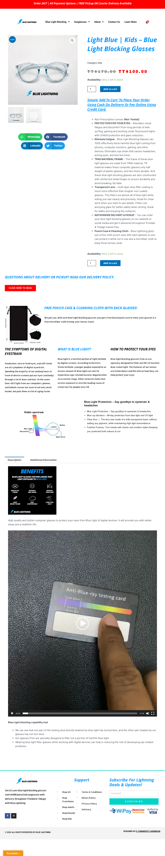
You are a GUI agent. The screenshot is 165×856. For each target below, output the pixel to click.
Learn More (131, 21)
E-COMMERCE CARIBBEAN (148, 831)
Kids (100, 63)
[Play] (12, 713)
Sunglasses (80, 21)
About (97, 21)
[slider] (80, 713)
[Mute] (147, 713)
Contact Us (114, 21)
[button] (72, 40)
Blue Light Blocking (56, 21)
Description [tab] (14, 459)
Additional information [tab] (43, 459)
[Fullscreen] (152, 713)
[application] (82, 623)
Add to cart (110, 89)
